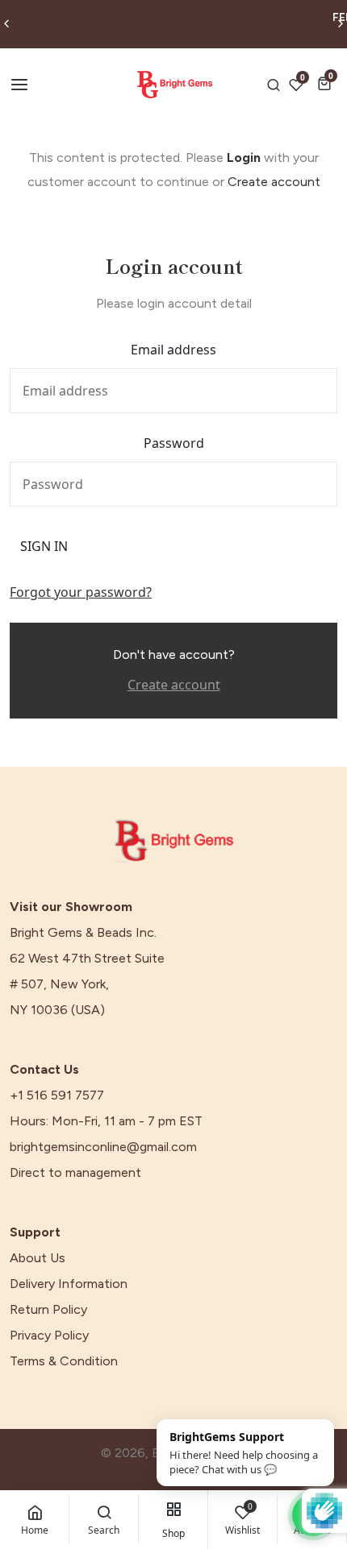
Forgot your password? (81, 592)
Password (174, 443)
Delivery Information (69, 1284)
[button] (327, 83)
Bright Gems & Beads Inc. (83, 932)
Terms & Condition (64, 1361)
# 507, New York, (59, 984)
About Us (37, 1258)
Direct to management (75, 1172)
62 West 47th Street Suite (87, 958)
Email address (173, 349)
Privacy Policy (49, 1335)
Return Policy (48, 1309)
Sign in (44, 546)
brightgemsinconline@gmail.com (103, 1147)
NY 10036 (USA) (57, 1010)
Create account (274, 181)
